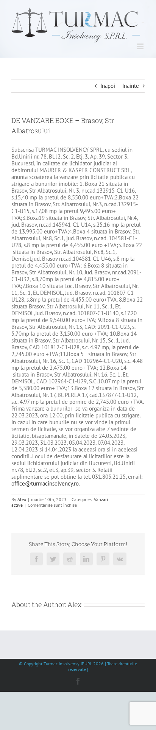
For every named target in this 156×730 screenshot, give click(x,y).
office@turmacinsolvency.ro (45, 483)
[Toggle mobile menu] (141, 46)
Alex (21, 499)
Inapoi (107, 85)
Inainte (130, 85)
